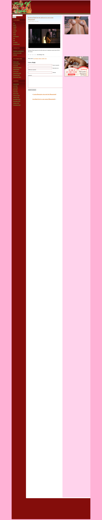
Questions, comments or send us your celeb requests (18, 53)
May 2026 (15, 89)
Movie (14, 32)
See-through (16, 36)
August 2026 (16, 84)
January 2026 (16, 97)
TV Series (15, 42)
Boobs (14, 25)
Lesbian (15, 30)
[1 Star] (29, 54)
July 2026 (15, 86)
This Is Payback (16, 63)
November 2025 (16, 101)
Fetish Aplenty (16, 69)
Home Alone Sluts (17, 73)
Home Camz (16, 61)
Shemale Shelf (16, 75)
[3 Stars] (32, 54)
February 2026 (16, 95)
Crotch (14, 28)
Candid (14, 27)
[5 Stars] (36, 54)
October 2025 (16, 103)
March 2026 (15, 93)
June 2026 (15, 87)
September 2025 (16, 105)
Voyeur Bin (15, 65)
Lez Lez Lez (15, 71)
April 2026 (15, 91)
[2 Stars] (30, 54)
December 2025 (16, 99)
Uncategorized (16, 44)
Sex (14, 38)
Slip (14, 40)
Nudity (14, 34)
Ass (14, 23)
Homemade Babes (17, 67)
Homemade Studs (17, 77)
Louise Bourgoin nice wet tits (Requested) (44, 94)
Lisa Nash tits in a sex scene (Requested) (43, 99)
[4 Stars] (34, 54)
